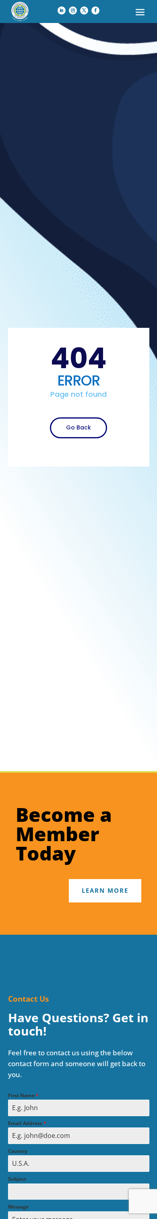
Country (17, 1151)
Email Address (27, 1123)
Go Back (78, 427)
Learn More (105, 890)
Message (18, 1206)
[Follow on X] (84, 10)
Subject (17, 1178)
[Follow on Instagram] (73, 10)
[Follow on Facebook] (95, 10)
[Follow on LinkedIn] (62, 10)
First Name (23, 1095)
